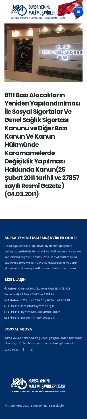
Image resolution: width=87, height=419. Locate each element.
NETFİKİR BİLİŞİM (54, 406)
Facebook (23, 350)
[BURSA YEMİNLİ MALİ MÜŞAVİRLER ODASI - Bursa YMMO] (37, 12)
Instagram (31, 350)
